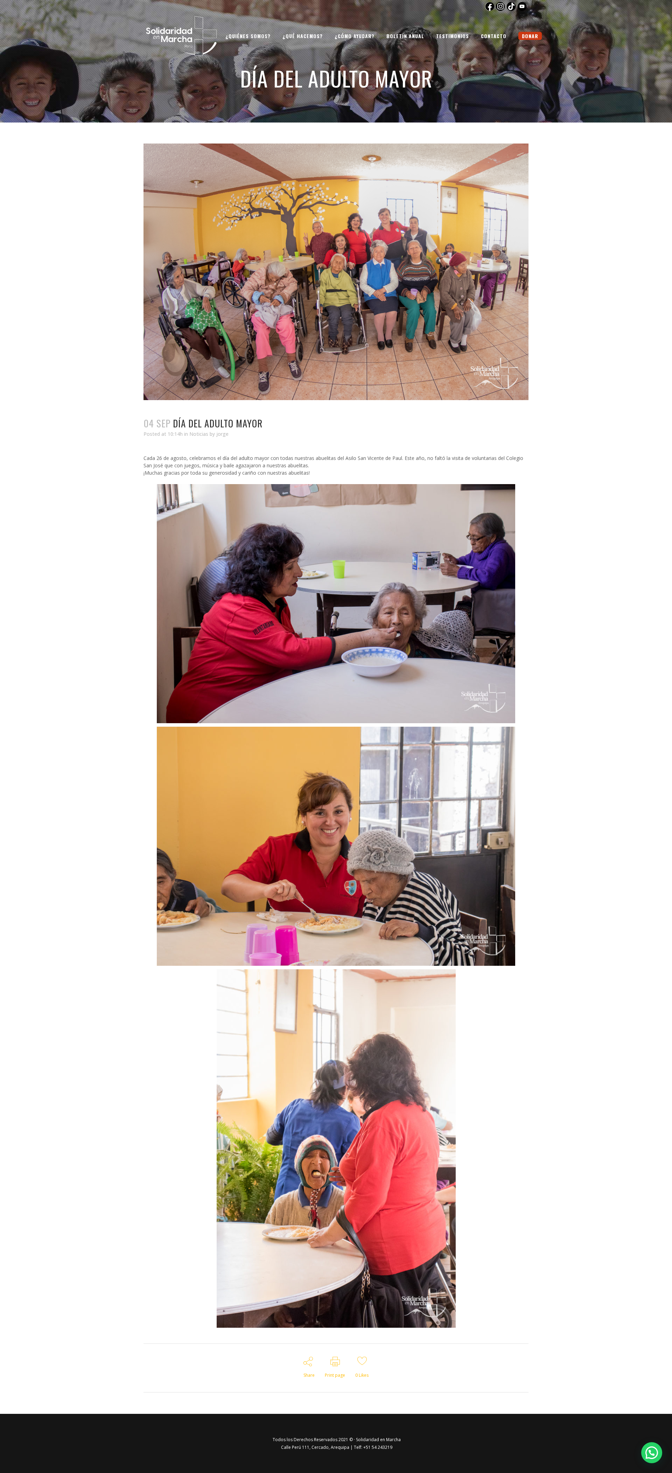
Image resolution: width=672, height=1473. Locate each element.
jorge (222, 434)
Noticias (198, 434)
